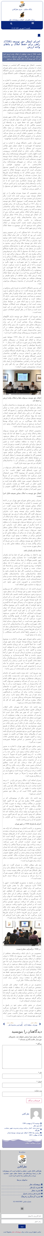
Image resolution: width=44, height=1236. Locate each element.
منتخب (7, 1128)
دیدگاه (39, 1044)
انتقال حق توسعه (22, 1133)
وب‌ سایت (38, 1091)
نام (40, 1073)
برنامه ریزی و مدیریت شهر (19, 1128)
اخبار (30, 1128)
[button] (33, 23)
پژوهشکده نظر (16, 1232)
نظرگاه (37, 1130)
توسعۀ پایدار (11, 1133)
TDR (30, 1133)
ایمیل (39, 1082)
